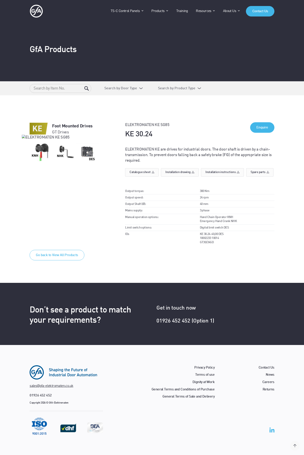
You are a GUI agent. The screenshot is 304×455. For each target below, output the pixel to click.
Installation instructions (220, 172)
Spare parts (258, 172)
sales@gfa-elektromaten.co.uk (51, 386)
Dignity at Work (204, 382)
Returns (268, 389)
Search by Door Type (120, 88)
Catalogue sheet (140, 172)
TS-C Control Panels (125, 11)
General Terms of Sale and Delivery (188, 396)
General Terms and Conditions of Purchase (183, 389)
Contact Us (260, 11)
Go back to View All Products (57, 255)
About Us (229, 11)
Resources (203, 11)
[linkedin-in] (272, 431)
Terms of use (205, 375)
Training (182, 11)
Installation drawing (178, 172)
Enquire (262, 127)
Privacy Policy (204, 367)
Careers (268, 382)
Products (157, 11)
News (270, 375)
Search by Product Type (176, 88)
